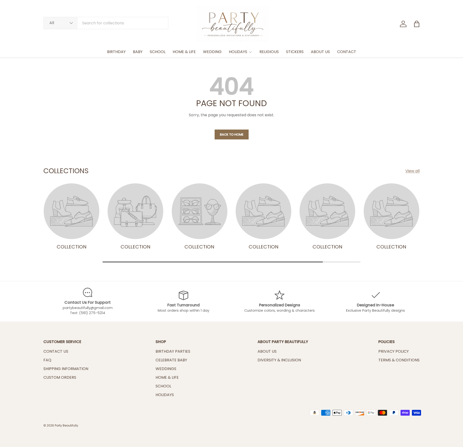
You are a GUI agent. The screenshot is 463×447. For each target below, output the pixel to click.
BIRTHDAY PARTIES (173, 351)
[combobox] (106, 23)
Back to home (231, 134)
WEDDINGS (166, 368)
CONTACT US (55, 351)
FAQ (47, 360)
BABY (138, 52)
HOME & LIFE (184, 52)
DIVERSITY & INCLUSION (279, 360)
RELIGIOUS (269, 52)
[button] (416, 24)
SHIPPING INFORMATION (65, 368)
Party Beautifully (66, 425)
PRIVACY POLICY (393, 351)
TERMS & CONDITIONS (399, 360)
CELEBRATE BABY (171, 360)
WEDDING (212, 52)
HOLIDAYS (238, 52)
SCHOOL (157, 52)
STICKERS (295, 52)
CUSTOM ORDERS (59, 377)
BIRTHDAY (116, 52)
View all (412, 171)
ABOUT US (320, 52)
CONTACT (346, 52)
